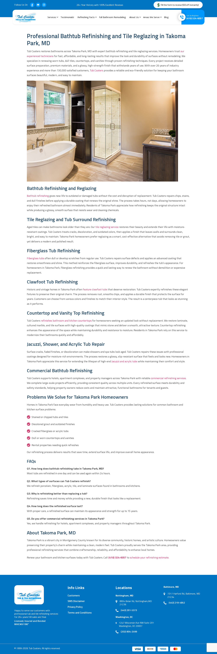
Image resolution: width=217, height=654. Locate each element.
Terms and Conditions (80, 613)
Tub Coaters (96, 70)
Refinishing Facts (86, 17)
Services (52, 17)
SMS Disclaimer (76, 601)
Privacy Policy (75, 607)
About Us (134, 17)
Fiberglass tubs (35, 258)
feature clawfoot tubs (95, 289)
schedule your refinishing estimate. (149, 557)
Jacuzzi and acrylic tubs (124, 361)
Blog (166, 17)
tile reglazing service (107, 227)
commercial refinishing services (168, 378)
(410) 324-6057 (194, 17)
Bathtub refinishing (38, 196)
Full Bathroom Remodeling (112, 17)
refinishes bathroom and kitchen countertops (66, 321)
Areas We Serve (151, 17)
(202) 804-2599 (129, 631)
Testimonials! (67, 17)
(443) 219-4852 (177, 602)
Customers (74, 595)
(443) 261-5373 (129, 610)
